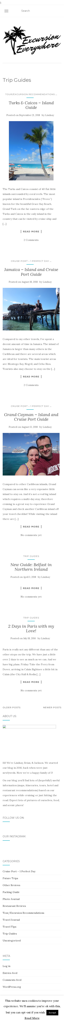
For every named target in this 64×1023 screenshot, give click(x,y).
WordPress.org (12, 986)
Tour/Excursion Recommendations (30, 94)
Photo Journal (11, 899)
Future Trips (10, 878)
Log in (6, 966)
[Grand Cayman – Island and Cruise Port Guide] (31, 454)
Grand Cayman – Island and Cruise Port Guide (31, 417)
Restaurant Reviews (14, 906)
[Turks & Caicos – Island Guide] (31, 151)
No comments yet (31, 535)
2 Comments (31, 240)
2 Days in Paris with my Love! (31, 628)
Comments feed (12, 979)
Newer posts (52, 707)
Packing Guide (11, 892)
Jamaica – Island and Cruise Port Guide (31, 272)
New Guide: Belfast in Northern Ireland (31, 567)
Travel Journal (11, 919)
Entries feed (10, 973)
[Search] (59, 11)
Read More (31, 231)
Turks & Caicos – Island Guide (31, 105)
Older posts (11, 707)
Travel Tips (9, 926)
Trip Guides (31, 556)
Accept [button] (52, 1012)
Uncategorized (12, 940)
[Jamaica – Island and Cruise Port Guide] (31, 309)
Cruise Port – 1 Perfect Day (30, 261)
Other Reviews (11, 885)
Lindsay (49, 115)
